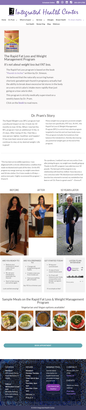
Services (39, 20)
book (21, 102)
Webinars (56, 24)
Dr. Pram (11, 20)
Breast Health (61, 20)
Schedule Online (48, 2)
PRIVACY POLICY (31, 396)
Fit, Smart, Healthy (74, 20)
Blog (49, 24)
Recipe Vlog (40, 24)
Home (4, 20)
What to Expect (25, 20)
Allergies (50, 20)
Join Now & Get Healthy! (53, 387)
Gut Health (30, 24)
